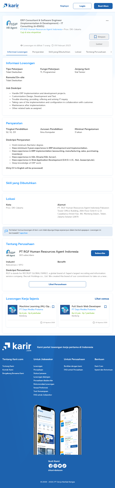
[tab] (17, 51)
